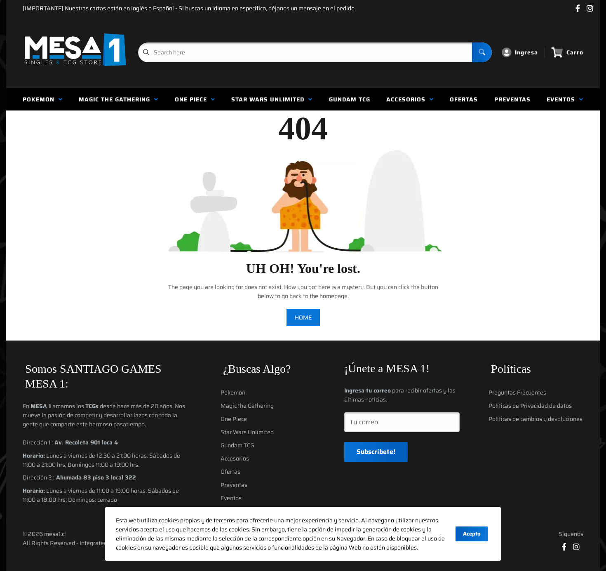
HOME (303, 317)
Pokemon (41, 99)
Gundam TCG (349, 99)
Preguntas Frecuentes (517, 392)
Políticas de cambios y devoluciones (536, 418)
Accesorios (408, 99)
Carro (574, 52)
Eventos (563, 99)
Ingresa (526, 52)
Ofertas (464, 99)
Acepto (471, 533)
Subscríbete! (376, 451)
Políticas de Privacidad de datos (530, 405)
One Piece (193, 99)
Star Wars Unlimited (269, 99)
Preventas (512, 99)
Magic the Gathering (116, 99)
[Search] (482, 52)
